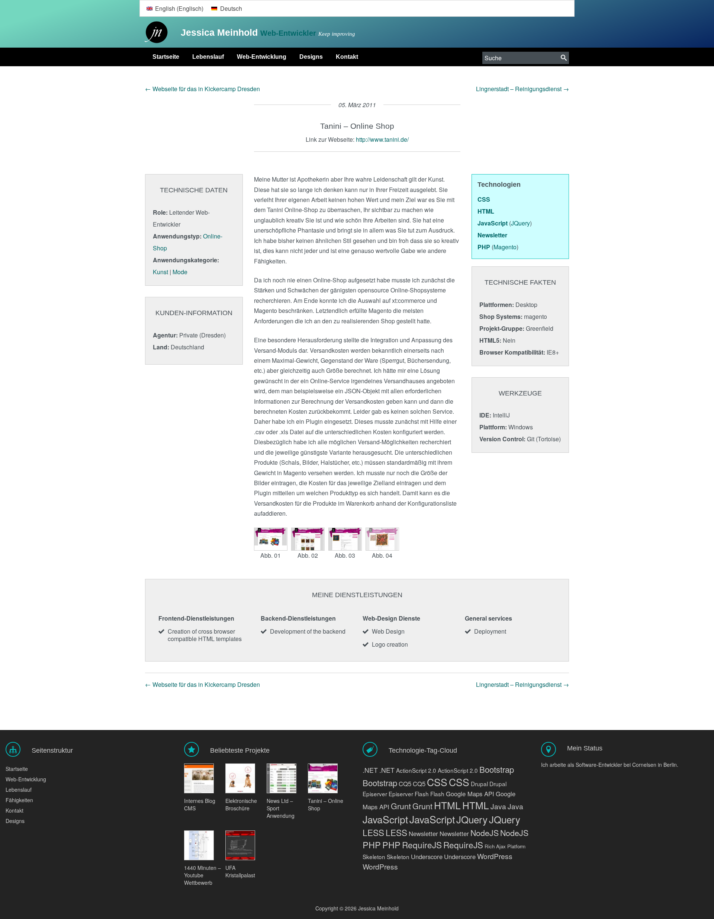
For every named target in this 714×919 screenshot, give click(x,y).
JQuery (472, 819)
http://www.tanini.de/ (382, 139)
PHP (372, 844)
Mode (180, 272)
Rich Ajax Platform (505, 846)
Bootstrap (496, 769)
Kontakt (347, 57)
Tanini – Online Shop (325, 804)
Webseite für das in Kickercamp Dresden (202, 88)
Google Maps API (470, 793)
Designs (311, 57)
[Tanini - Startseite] (270, 539)
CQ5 (405, 783)
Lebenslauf (208, 57)
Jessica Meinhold (220, 32)
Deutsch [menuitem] (231, 8)
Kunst (160, 272)
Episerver (375, 794)
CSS (437, 782)
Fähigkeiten (19, 800)
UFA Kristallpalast (240, 871)
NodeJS (484, 832)
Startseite (165, 57)
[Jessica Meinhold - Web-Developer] (154, 32)
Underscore (427, 856)
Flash (422, 794)
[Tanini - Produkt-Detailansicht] (345, 539)
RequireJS (422, 845)
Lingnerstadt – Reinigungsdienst (522, 88)
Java (498, 806)
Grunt (401, 805)
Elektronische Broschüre (241, 804)
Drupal (479, 783)
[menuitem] (174, 8)
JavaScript (385, 819)
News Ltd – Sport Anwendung (281, 808)
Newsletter (423, 833)
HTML (447, 805)
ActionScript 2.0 (416, 770)
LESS (373, 832)
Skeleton (374, 856)
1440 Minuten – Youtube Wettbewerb (202, 875)
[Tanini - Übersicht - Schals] (308, 539)
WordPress (494, 856)
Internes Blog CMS (199, 804)
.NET (370, 770)
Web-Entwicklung (261, 57)
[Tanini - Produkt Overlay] (382, 539)
